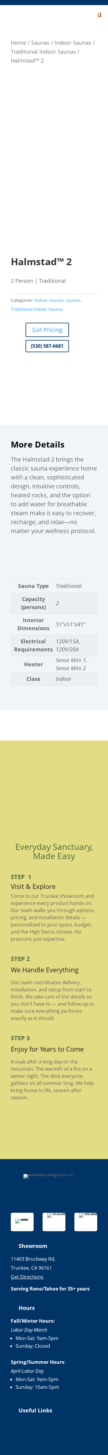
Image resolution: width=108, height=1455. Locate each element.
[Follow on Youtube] (71, 1435)
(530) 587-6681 (47, 346)
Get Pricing (47, 330)
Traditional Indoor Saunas (43, 51)
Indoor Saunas (73, 42)
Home (18, 42)
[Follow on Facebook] (36, 1435)
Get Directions (27, 1277)
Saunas (40, 42)
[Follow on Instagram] (54, 1435)
